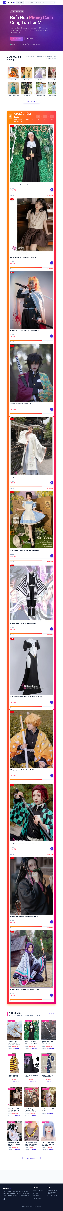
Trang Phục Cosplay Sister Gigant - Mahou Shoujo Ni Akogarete (26, 696)
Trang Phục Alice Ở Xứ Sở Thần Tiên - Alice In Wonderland (24, 550)
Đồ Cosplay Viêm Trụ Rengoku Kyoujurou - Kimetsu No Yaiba (25, 330)
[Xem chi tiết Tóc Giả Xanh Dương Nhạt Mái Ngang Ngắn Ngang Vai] (48, 1132)
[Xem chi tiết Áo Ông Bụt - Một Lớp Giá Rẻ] (48, 1098)
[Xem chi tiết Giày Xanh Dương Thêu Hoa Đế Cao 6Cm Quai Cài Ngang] (14, 1030)
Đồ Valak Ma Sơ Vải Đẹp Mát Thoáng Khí (20, 184)
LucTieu (7, 1188)
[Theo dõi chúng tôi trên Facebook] (4, 1199)
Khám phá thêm (30, 1158)
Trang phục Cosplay (38, 1190)
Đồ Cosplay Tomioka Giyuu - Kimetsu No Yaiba (21, 403)
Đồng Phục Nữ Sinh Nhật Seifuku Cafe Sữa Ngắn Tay (23, 257)
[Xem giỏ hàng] (58, 2)
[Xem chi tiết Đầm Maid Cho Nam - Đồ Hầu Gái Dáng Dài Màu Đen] (14, 1132)
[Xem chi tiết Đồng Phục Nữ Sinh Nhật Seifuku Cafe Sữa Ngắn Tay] (14, 1098)
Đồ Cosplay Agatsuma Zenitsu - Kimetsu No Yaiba (22, 769)
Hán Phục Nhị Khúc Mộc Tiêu (17, 477)
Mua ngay (18, 38)
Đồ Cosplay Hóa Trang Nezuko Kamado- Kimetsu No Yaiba (24, 916)
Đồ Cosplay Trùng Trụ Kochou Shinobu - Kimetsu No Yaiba (24, 989)
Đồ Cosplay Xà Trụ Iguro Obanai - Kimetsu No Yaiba (23, 623)
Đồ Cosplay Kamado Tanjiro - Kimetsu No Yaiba (22, 843)
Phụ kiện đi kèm (37, 1198)
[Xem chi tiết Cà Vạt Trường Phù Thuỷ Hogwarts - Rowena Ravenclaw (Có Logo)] (48, 1064)
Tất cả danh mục (30, 101)
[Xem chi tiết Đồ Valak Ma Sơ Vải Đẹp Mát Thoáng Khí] (31, 1030)
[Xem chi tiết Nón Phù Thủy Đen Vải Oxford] (31, 1064)
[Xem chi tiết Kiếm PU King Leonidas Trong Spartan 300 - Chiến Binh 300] (31, 1098)
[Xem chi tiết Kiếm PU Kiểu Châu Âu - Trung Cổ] (48, 1030)
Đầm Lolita (36, 1195)
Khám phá (30, 38)
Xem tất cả (51, 1013)
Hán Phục (35, 1193)
